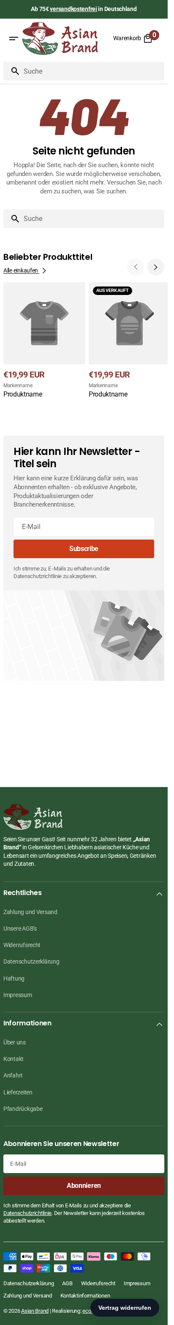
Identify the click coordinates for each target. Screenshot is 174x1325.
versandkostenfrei (73, 9)
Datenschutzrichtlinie (27, 1213)
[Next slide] (155, 267)
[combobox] (92, 71)
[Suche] (11, 71)
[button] (13, 38)
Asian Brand (35, 1311)
